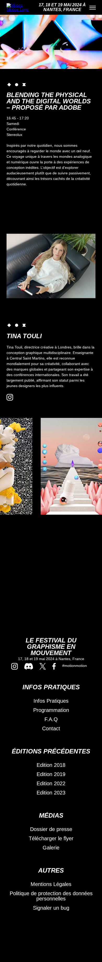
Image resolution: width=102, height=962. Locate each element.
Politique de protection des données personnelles (51, 896)
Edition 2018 (51, 765)
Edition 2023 (51, 792)
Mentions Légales (51, 884)
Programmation (51, 710)
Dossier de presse (51, 829)
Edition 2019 (51, 774)
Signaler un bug (51, 907)
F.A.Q (51, 719)
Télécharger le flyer (51, 838)
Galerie (51, 847)
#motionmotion (74, 666)
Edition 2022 (51, 783)
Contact (51, 728)
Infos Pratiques (51, 700)
